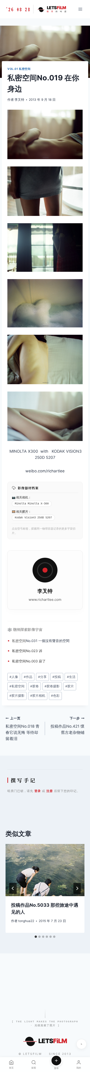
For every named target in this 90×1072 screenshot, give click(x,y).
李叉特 (19, 99)
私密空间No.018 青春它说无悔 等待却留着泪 (22, 728)
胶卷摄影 (52, 686)
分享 (42, 677)
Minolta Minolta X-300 (32, 503)
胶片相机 (37, 695)
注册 (49, 791)
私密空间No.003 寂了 (29, 661)
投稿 (56, 677)
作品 (28, 677)
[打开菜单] (80, 9)
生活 (71, 677)
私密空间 (19, 641)
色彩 (55, 695)
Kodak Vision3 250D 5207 (33, 517)
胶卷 (34, 686)
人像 (13, 677)
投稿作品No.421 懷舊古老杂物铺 (67, 725)
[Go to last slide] (13, 888)
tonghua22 (26, 921)
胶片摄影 (16, 695)
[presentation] (45, 870)
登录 (37, 791)
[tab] (36, 937)
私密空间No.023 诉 (27, 651)
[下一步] (77, 888)
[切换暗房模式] (81, 1044)
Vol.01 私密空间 (19, 69)
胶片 (25, 511)
